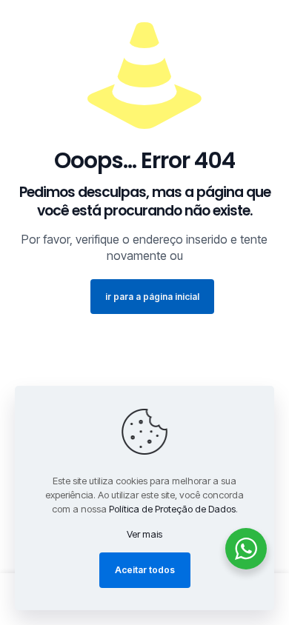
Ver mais (144, 534)
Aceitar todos (145, 569)
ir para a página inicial (152, 296)
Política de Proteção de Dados (172, 509)
